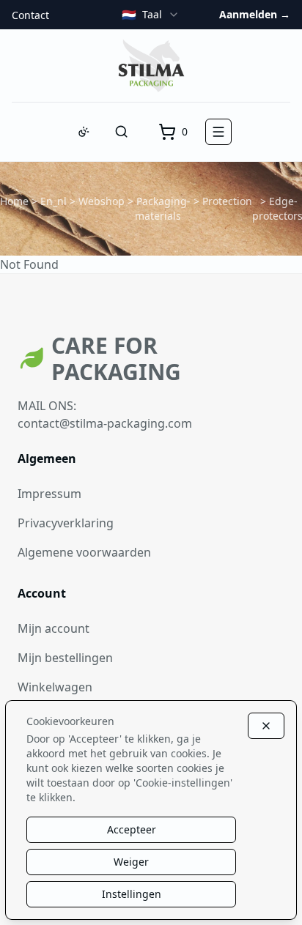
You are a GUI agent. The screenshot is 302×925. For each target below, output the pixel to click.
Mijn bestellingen (65, 658)
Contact (30, 15)
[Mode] (83, 132)
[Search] (121, 132)
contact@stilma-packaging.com (105, 423)
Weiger (131, 862)
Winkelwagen (55, 687)
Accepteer (131, 829)
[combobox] (150, 14)
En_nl (53, 201)
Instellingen (131, 894)
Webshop (101, 201)
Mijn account (53, 628)
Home (14, 201)
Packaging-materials (163, 208)
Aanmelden (254, 14)
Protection (227, 201)
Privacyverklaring (66, 523)
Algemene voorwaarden (84, 552)
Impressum (49, 494)
